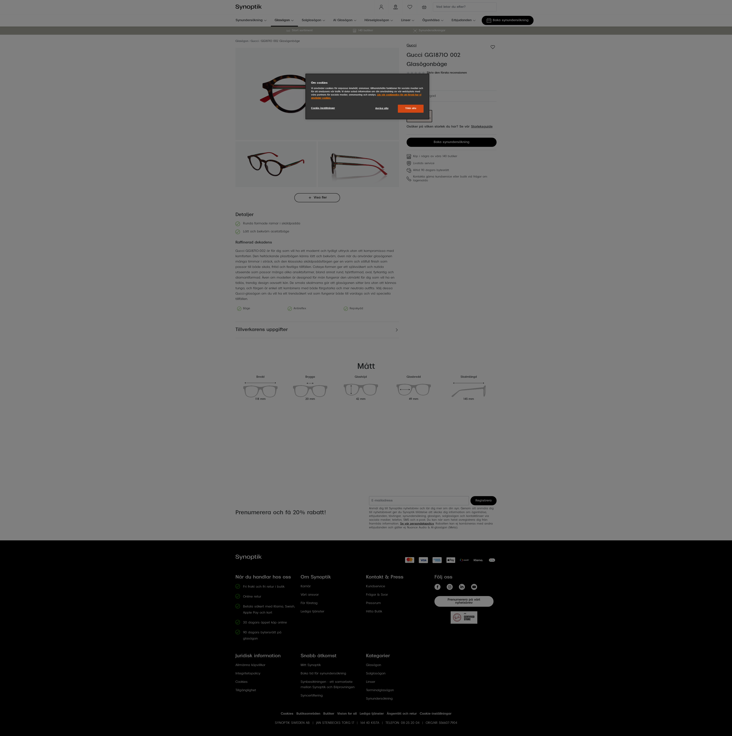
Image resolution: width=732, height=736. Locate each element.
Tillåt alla (410, 108)
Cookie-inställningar (323, 108)
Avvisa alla (381, 108)
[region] (367, 96)
